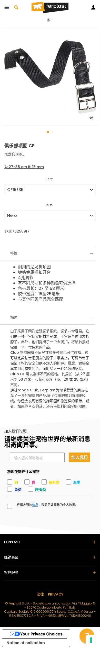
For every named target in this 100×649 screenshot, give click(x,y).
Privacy (55, 594)
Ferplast (12, 542)
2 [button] (53, 132)
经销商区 (11, 557)
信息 (35, 505)
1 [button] (48, 132)
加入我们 (79, 457)
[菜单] (7, 7)
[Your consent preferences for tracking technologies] (91, 640)
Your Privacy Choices (41, 633)
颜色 (50, 205)
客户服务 (11, 572)
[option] (50, 76)
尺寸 (50, 179)
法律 (40, 594)
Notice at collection (25, 642)
